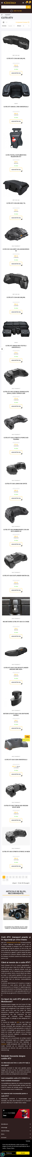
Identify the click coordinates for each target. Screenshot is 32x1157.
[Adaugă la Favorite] (14, 50)
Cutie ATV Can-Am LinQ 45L (16, 58)
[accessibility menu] (3, 1154)
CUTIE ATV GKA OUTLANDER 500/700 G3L (16, 575)
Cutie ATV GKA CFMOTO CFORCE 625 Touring (16, 438)
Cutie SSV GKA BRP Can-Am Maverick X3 (16, 250)
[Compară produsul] (18, 50)
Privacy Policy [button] (10, 1148)
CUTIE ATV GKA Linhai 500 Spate (16, 483)
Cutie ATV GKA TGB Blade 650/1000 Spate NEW (16, 806)
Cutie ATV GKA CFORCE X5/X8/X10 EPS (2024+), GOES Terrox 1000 (16, 392)
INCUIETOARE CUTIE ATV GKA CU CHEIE (16, 621)
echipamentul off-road (13, 942)
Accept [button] (23, 1153)
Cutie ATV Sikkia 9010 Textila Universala (16, 346)
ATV (18, 1022)
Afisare (19, 26)
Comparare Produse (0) (22, 22)
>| (7, 880)
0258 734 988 (18, 11)
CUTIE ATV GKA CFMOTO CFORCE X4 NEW (16, 851)
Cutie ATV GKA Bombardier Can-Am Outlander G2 (16, 530)
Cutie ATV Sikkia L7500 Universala (16, 106)
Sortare (4, 26)
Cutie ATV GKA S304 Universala (16, 759)
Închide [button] (28, 1141)
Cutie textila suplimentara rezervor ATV (16, 155)
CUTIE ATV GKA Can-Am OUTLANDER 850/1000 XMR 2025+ (16, 668)
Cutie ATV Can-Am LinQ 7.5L (16, 203)
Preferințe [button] (9, 1153)
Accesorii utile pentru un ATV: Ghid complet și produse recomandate (16, 927)
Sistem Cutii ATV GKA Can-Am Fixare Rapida (16, 714)
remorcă (3, 1044)
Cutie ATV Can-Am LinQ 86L (16, 297)
